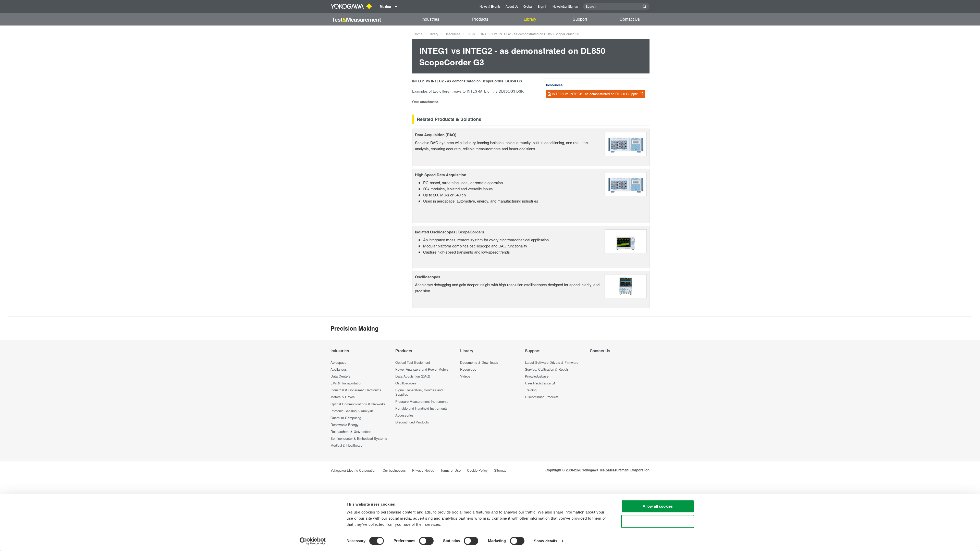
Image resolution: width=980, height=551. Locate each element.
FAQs (471, 33)
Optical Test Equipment (412, 362)
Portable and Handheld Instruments (421, 408)
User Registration (538, 383)
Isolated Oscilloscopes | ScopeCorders (449, 232)
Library (530, 19)
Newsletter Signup (565, 6)
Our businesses (394, 470)
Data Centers (340, 376)
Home (418, 33)
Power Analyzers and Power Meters (422, 369)
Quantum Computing (345, 417)
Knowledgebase (536, 376)
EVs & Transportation (346, 383)
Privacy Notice (423, 470)
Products (480, 19)
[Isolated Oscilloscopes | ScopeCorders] (625, 240)
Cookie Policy (477, 470)
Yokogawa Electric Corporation (353, 470)
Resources (452, 33)
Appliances (338, 369)
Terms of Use (450, 470)
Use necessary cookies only (657, 521)
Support (580, 19)
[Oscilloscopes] (625, 285)
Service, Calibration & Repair (546, 369)
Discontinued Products (412, 422)
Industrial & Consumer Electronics (355, 389)
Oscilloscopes (427, 277)
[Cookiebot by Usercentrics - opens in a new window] (312, 541)
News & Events (490, 6)
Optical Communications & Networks (358, 404)
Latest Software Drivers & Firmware (551, 362)
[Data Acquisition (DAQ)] (625, 143)
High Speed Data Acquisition (440, 175)
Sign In (542, 6)
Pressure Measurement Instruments (421, 401)
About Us (512, 6)
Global (528, 6)
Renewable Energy (344, 424)
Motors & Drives (342, 396)
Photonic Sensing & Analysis (352, 410)
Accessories (404, 415)
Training (530, 389)
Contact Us (630, 19)
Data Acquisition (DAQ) (435, 134)
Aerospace (338, 362)
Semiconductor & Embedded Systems (358, 438)
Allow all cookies (658, 506)
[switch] (426, 541)
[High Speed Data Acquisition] (625, 183)
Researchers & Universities (350, 431)
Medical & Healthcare (346, 445)
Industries (430, 19)
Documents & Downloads (479, 362)
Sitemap (500, 470)
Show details (545, 541)
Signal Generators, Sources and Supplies (419, 392)
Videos (465, 376)
